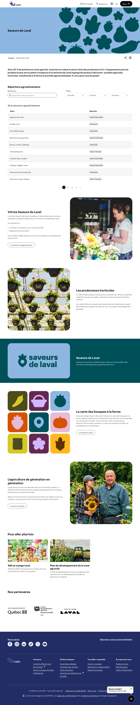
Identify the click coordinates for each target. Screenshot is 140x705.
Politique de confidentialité (75, 690)
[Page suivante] (80, 187)
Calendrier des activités (69, 666)
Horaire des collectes (68, 663)
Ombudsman (38, 673)
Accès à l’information (124, 670)
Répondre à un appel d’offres (99, 666)
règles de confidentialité (66, 695)
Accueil (11, 58)
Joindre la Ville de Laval (42, 663)
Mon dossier (38, 666)
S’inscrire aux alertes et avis (70, 673)
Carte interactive (66, 670)
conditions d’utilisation (89, 695)
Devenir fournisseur (95, 670)
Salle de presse (121, 666)
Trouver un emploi (95, 663)
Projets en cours (122, 663)
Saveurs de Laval (22, 58)
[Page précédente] (59, 187)
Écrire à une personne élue (43, 670)
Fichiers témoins (104, 690)
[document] (70, 319)
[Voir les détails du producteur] (70, 117)
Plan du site (92, 690)
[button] (126, 3)
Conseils (63, 676)
